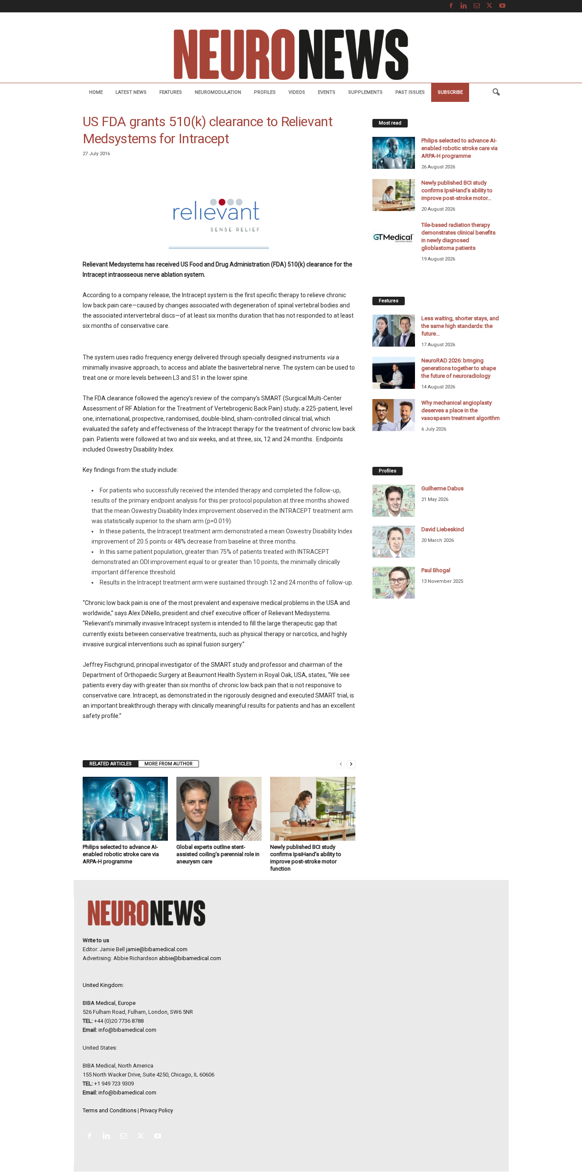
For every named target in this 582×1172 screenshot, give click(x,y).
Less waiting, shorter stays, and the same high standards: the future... (460, 326)
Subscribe (450, 92)
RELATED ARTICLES (110, 764)
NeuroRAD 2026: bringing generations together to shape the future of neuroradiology (458, 368)
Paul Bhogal (435, 570)
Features (170, 92)
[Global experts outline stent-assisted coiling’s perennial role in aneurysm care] (219, 809)
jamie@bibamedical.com (156, 949)
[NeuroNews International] (291, 54)
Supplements (365, 92)
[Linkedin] (464, 6)
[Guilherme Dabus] (393, 501)
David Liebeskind (442, 529)
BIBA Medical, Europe (109, 1003)
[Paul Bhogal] (393, 583)
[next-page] (351, 763)
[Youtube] (502, 6)
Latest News (131, 92)
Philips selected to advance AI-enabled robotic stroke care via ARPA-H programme (121, 854)
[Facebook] (451, 6)
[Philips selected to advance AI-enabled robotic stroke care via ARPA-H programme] (125, 809)
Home (96, 92)
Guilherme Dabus (442, 488)
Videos (296, 92)
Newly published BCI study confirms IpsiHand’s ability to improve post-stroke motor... (457, 190)
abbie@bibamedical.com (190, 958)
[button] (496, 92)
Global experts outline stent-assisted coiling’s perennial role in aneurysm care (217, 854)
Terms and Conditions (109, 1110)
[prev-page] (341, 763)
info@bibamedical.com (127, 1030)
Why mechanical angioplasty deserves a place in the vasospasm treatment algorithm (460, 410)
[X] (489, 6)
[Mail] (477, 6)
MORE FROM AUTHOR (168, 764)
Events (326, 92)
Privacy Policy (156, 1110)
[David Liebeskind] (393, 542)
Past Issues (410, 92)
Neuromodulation (218, 92)
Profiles (265, 92)
